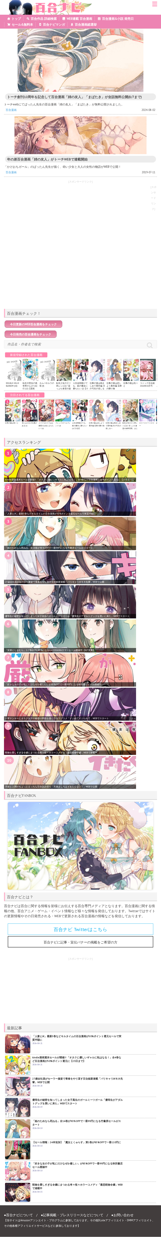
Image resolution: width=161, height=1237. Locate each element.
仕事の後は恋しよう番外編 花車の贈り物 (114, 386)
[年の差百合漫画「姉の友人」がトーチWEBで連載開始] (80, 135)
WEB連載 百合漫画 (79, 19)
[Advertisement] (80, 276)
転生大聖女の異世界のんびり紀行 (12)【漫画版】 (30, 387)
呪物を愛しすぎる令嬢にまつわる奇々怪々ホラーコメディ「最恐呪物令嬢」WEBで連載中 (51, 752)
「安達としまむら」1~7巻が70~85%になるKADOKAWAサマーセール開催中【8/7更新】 (50, 650)
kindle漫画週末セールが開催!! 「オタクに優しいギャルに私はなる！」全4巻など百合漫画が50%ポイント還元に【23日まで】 (70, 479)
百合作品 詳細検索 (44, 19)
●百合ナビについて (18, 1215)
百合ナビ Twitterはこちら (80, 929)
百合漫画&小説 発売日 (118, 19)
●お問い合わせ (122, 1215)
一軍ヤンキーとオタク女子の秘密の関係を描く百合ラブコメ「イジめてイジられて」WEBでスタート (57, 718)
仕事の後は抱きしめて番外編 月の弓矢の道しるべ (97, 387)
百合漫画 (11, 110)
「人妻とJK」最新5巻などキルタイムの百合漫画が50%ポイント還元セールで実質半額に (50, 513)
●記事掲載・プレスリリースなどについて (72, 1215)
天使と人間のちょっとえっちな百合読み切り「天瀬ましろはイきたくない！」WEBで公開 (51, 786)
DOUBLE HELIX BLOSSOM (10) (12, 384)
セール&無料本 (22, 24)
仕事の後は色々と (11, 423)
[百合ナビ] (48, 2)
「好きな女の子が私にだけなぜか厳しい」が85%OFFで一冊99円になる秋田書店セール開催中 (53, 684)
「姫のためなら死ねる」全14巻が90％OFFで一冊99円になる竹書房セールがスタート (49, 547)
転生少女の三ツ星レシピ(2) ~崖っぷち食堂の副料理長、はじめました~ (63, 388)
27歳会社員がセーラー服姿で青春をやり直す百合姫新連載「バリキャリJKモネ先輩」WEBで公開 (54, 581)
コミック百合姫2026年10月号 (147, 384)
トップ (16, 19)
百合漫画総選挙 (86, 24)
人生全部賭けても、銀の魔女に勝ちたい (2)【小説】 (80, 387)
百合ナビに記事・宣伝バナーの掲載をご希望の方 (80, 942)
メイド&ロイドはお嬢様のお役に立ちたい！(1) (46, 425)
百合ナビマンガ (54, 24)
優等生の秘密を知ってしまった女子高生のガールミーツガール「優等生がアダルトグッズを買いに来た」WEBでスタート (67, 616)
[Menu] (155, 5)
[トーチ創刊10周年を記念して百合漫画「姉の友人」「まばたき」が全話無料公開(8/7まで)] (80, 60)
